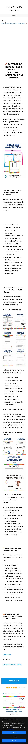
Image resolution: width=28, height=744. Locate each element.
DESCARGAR (14, 681)
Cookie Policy (11, 729)
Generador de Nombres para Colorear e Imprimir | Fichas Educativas (14, 711)
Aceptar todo (14, 732)
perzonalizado (14, 736)
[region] (14, 730)
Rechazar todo (14, 740)
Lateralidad (7, 654)
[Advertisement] (14, 40)
